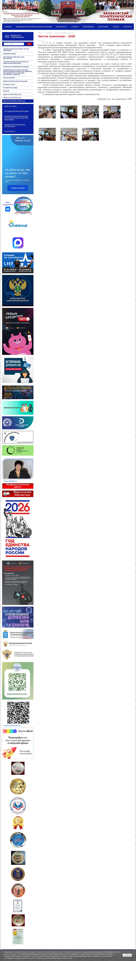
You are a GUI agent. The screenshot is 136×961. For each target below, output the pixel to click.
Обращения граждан (9, 53)
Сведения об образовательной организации (34, 27)
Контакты (127, 27)
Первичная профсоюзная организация (15, 81)
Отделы (116, 27)
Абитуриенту (61, 27)
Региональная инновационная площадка (16, 66)
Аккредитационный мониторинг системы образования (16, 49)
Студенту (75, 27)
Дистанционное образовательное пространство (13, 57)
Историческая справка (10, 87)
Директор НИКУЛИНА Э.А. (10, 481)
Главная (8, 27)
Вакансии (6, 91)
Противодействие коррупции (16, 111)
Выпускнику (103, 27)
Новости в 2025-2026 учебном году (14, 101)
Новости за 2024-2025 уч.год (12, 97)
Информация (88, 27)
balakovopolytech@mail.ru (13, 21)
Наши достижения (9, 77)
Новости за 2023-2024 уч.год (12, 94)
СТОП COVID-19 (9, 131)
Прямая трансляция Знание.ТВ (12, 725)
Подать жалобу (18, 188)
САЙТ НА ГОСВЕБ (10, 106)
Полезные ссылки (9, 84)
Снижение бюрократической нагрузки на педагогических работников (16, 62)
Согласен (127, 955)
